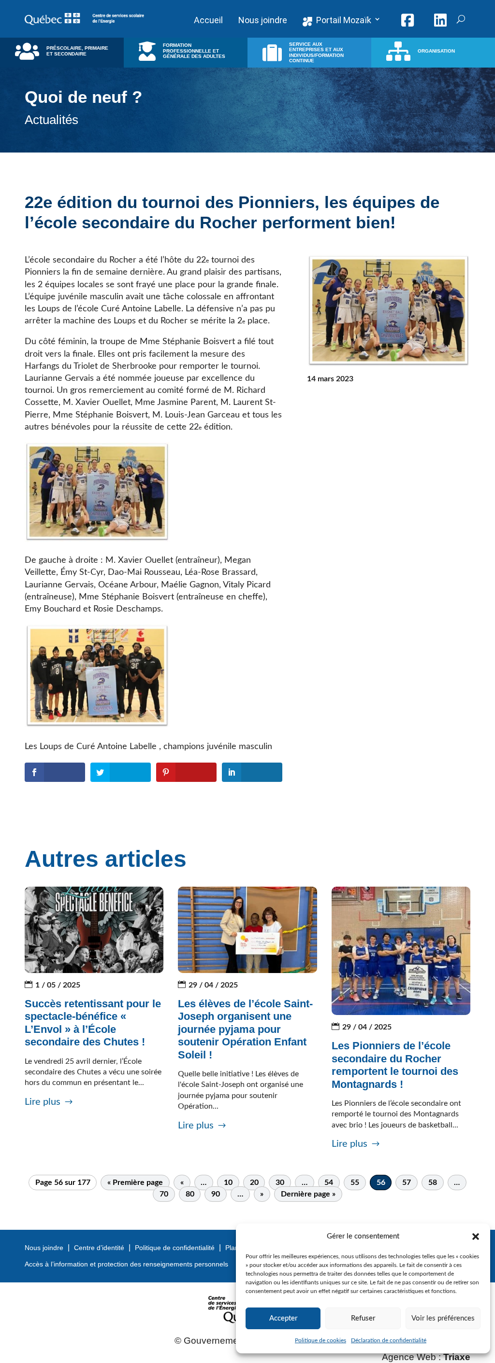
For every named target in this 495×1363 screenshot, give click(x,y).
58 (432, 1182)
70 (164, 1194)
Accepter (283, 1318)
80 (190, 1194)
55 (354, 1182)
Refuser (363, 1318)
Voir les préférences (443, 1318)
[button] (475, 1236)
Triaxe (456, 1357)
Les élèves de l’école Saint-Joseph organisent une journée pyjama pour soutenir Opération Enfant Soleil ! (245, 1029)
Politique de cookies (320, 1340)
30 (280, 1182)
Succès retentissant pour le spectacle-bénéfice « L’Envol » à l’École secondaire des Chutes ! (93, 1023)
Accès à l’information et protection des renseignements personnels (126, 1264)
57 (406, 1182)
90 (215, 1194)
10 (228, 1182)
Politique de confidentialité (175, 1248)
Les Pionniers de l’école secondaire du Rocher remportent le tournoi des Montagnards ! (395, 1065)
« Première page (135, 1182)
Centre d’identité (99, 1248)
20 (254, 1182)
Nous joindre (44, 1248)
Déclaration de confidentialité (388, 1340)
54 (328, 1182)
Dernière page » (308, 1194)
